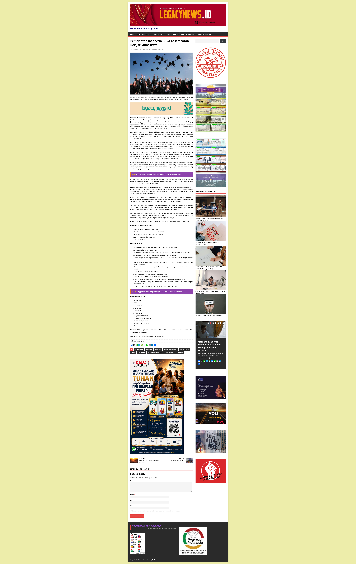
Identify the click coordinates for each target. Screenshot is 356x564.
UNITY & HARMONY (187, 34)
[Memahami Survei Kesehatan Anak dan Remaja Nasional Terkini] (211, 329)
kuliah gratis (184, 349)
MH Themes (155, 560)
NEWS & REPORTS (143, 34)
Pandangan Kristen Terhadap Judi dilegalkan (209, 315)
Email (132, 500)
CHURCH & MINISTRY (204, 34)
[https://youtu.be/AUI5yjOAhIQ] (223, 41)
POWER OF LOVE (158, 34)
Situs (131, 505)
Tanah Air (180, 353)
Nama (132, 495)
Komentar (133, 481)
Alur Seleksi (139, 349)
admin (146, 49)
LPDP (133, 353)
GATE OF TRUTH (172, 34)
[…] (209, 358)
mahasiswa (141, 353)
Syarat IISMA (169, 353)
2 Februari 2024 (137, 49)
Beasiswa (149, 349)
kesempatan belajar (170, 349)
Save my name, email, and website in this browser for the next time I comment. (156, 511)
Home (132, 34)
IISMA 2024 (158, 349)
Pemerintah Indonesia (155, 353)
